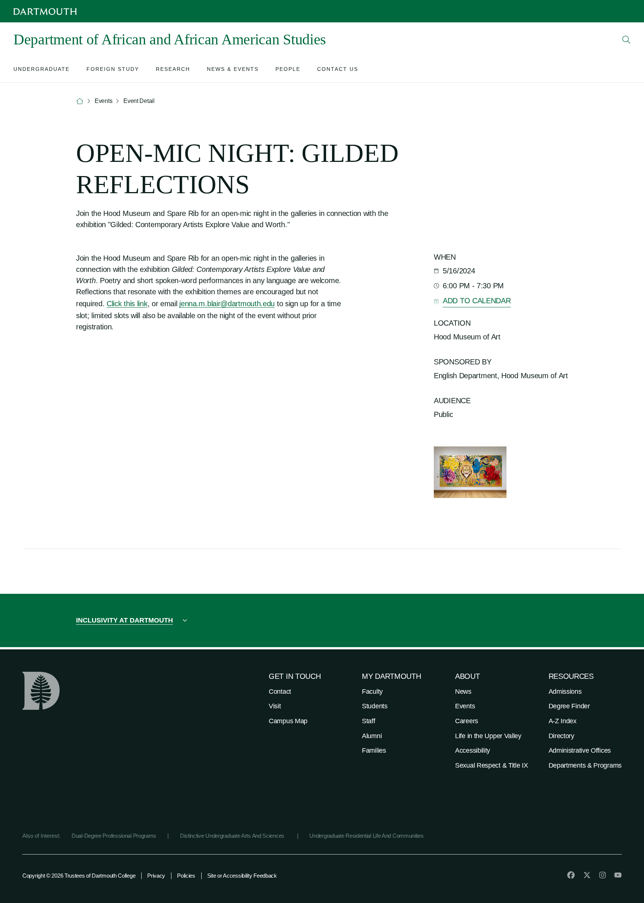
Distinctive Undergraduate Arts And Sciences (233, 836)
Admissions (565, 691)
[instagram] (602, 875)
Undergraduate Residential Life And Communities (366, 836)
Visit (275, 706)
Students (375, 706)
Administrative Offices (580, 750)
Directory (561, 736)
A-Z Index (563, 721)
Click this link (127, 304)
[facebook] (571, 875)
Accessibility (472, 750)
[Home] (79, 101)
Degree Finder (569, 706)
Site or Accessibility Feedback (242, 875)
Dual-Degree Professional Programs (114, 836)
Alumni (372, 736)
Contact (280, 691)
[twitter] (587, 875)
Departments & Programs (585, 765)
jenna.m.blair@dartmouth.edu (227, 304)
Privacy (156, 875)
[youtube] (618, 875)
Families (374, 750)
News (463, 691)
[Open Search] (626, 39)
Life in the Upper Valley (488, 736)
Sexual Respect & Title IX (491, 765)
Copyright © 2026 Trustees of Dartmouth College (78, 875)
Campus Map (288, 721)
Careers (466, 721)
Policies (186, 875)
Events (465, 706)
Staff (368, 721)
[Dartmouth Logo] (45, 11)
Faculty (372, 691)
